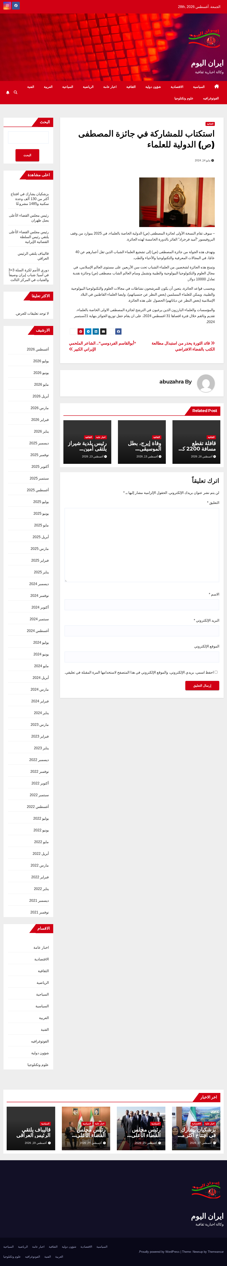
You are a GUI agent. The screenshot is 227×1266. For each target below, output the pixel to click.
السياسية (199, 87)
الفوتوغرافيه (211, 98)
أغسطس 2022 (38, 807)
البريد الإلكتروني (206, 620)
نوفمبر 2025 (39, 455)
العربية (48, 87)
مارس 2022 (40, 865)
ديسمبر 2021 (39, 900)
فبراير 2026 (40, 420)
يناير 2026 (41, 431)
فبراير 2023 (40, 736)
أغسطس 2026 (38, 349)
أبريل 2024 (41, 678)
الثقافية (131, 87)
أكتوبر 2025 (40, 466)
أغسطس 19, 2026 (36, 1143)
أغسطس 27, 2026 (201, 1143)
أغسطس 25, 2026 (146, 1143)
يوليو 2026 (41, 361)
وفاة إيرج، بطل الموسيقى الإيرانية (144, 448)
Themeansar (216, 1251)
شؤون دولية (153, 87)
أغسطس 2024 (38, 631)
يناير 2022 (41, 889)
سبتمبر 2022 (39, 795)
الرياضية (88, 87)
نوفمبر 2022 (39, 771)
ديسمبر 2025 (39, 443)
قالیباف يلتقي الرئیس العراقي (33, 1132)
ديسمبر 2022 (39, 760)
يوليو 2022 (41, 818)
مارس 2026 (40, 408)
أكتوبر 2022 (40, 783)
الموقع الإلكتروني (206, 646)
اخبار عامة (110, 87)
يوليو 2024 (41, 642)
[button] (15, 92)
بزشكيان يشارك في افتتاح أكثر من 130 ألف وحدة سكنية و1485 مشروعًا (30, 199)
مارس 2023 (40, 724)
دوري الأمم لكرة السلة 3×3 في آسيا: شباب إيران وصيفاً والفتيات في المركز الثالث (28, 275)
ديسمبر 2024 (39, 584)
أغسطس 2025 (38, 490)
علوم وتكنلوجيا (184, 98)
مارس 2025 (40, 549)
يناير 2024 (41, 713)
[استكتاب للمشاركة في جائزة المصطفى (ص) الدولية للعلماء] (177, 202)
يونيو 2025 (41, 513)
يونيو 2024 (41, 654)
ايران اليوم (207, 62)
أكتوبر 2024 (40, 607)
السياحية (67, 87)
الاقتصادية (177, 87)
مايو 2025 (41, 525)
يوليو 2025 (41, 502)
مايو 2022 (41, 842)
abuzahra (171, 381)
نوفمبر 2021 (39, 912)
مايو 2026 (41, 384)
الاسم (214, 594)
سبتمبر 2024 (39, 619)
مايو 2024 (41, 666)
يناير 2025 (41, 572)
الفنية (30, 87)
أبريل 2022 (41, 854)
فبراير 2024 (40, 701)
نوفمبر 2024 (39, 595)
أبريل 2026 (41, 396)
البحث (45, 121)
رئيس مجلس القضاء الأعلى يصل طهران (146, 1135)
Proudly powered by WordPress (159, 1251)
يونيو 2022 (41, 830)
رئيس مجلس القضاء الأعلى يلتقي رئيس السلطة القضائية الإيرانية (29, 237)
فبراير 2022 (40, 877)
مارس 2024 (40, 689)
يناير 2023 (41, 748)
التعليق (213, 503)
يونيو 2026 (41, 373)
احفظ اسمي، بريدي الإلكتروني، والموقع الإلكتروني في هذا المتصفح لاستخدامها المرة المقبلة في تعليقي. (139, 672)
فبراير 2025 (40, 560)
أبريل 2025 (41, 537)
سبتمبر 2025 (39, 478)
